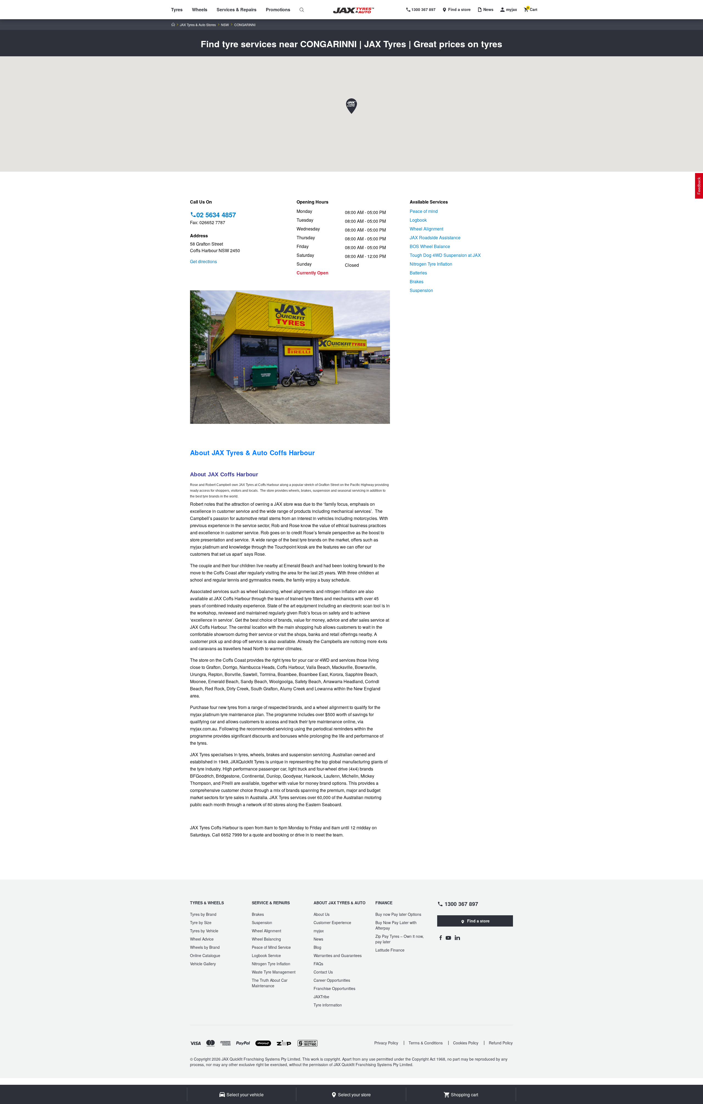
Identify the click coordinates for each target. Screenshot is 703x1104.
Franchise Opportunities (334, 988)
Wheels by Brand (205, 947)
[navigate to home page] (357, 10)
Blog (317, 947)
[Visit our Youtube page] (448, 937)
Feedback (699, 185)
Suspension (421, 290)
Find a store (478, 921)
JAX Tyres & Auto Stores (198, 25)
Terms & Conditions (426, 1042)
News (318, 939)
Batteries (418, 272)
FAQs (318, 963)
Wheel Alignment (426, 229)
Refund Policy (501, 1042)
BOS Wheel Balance (430, 246)
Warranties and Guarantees (338, 955)
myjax (319, 930)
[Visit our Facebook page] (440, 937)
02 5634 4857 (216, 214)
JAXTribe (321, 996)
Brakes (416, 281)
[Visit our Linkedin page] (457, 937)
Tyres (177, 9)
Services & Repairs (236, 9)
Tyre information (328, 1005)
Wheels (199, 9)
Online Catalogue (205, 955)
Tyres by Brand (203, 914)
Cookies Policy (465, 1042)
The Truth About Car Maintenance (270, 982)
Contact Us (323, 972)
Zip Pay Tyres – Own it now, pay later (399, 938)
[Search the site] (302, 9)
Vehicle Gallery (203, 963)
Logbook (418, 220)
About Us (322, 914)
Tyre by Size (200, 922)
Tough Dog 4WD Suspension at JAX (445, 255)
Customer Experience (332, 922)
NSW (225, 25)
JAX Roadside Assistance (435, 237)
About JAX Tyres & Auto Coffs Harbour (252, 452)
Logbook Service (266, 955)
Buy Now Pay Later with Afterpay (396, 925)
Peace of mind (424, 211)
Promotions (278, 9)
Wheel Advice (202, 939)
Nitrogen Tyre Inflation (431, 264)
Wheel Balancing (266, 939)
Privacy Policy (386, 1042)
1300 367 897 (461, 903)
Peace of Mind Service (271, 947)
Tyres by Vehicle (204, 930)
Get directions (203, 261)
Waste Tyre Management (273, 972)
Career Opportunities (332, 980)
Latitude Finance (389, 950)
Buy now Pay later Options (398, 914)
